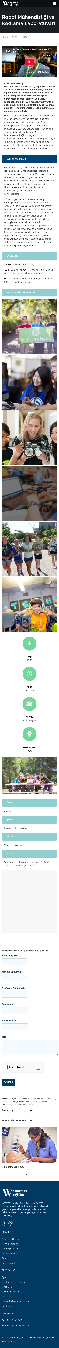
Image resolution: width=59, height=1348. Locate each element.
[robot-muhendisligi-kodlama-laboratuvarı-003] (29, 437)
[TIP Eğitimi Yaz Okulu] (29, 1145)
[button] (26, 1174)
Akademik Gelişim (10, 1239)
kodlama (39, 1099)
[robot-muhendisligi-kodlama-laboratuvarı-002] (29, 382)
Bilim (24, 37)
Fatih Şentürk (8, 1341)
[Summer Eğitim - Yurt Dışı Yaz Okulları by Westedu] (11, 3)
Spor (4, 1277)
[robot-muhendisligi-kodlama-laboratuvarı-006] (29, 604)
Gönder (8, 1082)
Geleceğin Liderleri (11, 1248)
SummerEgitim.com (19, 1337)
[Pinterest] (25, 1110)
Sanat (5, 1258)
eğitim (11, 1099)
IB (3, 1296)
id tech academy (20, 1099)
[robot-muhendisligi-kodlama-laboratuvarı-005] (29, 549)
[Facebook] (13, 1110)
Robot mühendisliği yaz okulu (28, 1102)
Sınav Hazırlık (8, 1263)
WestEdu (36, 1337)
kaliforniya (32, 1099)
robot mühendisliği (9, 1102)
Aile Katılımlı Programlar (14, 1282)
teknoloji (30, 1105)
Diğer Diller (7, 1287)
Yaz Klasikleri (8, 1306)
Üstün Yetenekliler (10, 1291)
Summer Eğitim (9, 37)
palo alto (47, 1099)
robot (53, 1099)
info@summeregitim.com (17, 1325)
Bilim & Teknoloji (10, 1244)
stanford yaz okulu (19, 1105)
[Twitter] (19, 1110)
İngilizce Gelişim (10, 1253)
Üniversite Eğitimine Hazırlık (15, 1301)
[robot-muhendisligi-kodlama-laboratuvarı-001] (29, 326)
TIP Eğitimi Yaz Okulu (13, 1167)
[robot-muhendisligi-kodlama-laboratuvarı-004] (29, 493)
